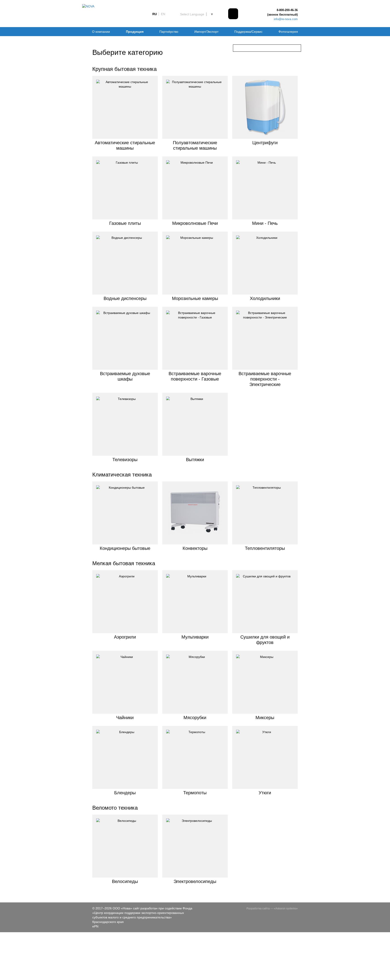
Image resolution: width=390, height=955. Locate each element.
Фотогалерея (288, 31)
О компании (101, 31)
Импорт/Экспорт (206, 31)
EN (163, 14)
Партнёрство (168, 31)
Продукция (135, 31)
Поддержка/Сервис (248, 31)
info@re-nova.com (286, 19)
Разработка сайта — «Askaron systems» (272, 908)
